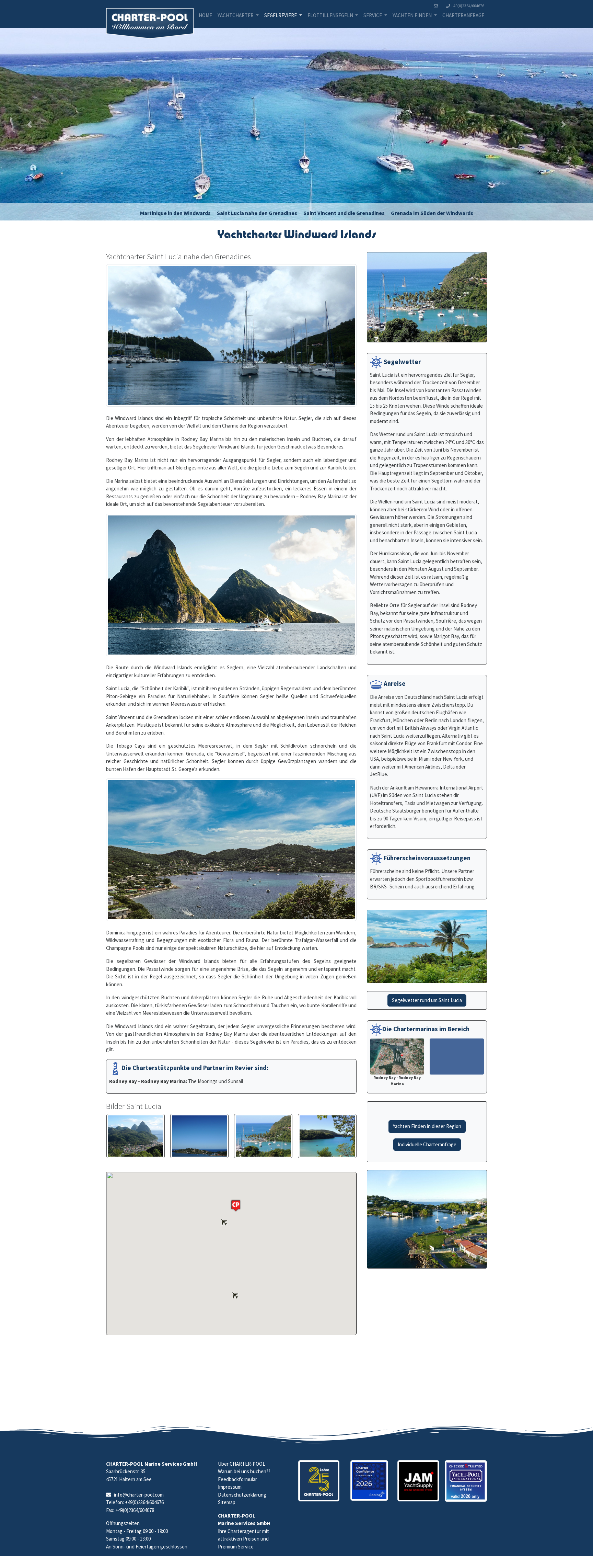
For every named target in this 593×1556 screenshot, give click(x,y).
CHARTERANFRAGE (463, 15)
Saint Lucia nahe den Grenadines (257, 218)
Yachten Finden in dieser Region (427, 1131)
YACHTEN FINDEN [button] (413, 15)
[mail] (437, 6)
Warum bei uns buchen (242, 1471)
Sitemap (226, 1502)
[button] (29, 127)
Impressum (230, 1487)
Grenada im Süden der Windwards (432, 218)
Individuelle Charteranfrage (427, 1150)
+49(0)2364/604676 (467, 5)
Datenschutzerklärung (242, 1494)
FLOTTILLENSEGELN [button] (330, 15)
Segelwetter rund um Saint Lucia (427, 1005)
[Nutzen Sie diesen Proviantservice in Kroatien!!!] (418, 1481)
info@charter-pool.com (139, 1494)
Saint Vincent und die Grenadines (344, 218)
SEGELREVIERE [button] (281, 15)
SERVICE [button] (373, 15)
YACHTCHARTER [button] (236, 15)
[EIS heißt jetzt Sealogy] (369, 1480)
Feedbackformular (237, 1479)
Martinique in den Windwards (175, 218)
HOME (205, 15)
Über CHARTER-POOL (241, 1464)
